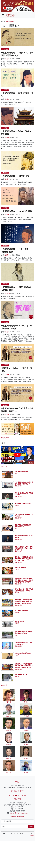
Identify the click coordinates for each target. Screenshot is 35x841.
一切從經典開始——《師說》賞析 (15, 176)
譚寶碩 (17, 505)
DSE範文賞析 (5, 49)
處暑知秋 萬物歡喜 (20, 567)
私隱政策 (32, 835)
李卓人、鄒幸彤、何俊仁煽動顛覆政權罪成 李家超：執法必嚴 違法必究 (24, 548)
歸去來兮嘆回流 (19, 621)
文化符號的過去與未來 (21, 471)
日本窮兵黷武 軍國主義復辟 (23, 653)
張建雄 (17, 612)
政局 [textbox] (3, 443)
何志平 (17, 473)
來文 (16, 528)
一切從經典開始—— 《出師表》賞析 (16, 211)
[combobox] (17, 443)
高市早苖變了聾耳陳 (21, 674)
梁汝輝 (17, 592)
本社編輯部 (18, 486)
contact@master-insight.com (19, 813)
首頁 (2, 21)
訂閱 (31, 826)
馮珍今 (7, 59)
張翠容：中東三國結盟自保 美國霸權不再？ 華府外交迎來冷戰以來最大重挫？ (24, 558)
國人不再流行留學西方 (21, 610)
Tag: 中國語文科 (10, 21)
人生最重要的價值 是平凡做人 (24, 503)
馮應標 (17, 623)
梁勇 (16, 635)
